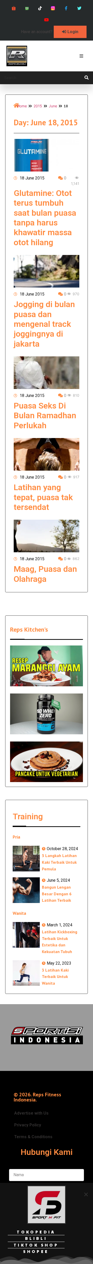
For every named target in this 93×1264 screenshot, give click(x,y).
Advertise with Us (31, 1113)
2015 (38, 106)
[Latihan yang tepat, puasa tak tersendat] (46, 454)
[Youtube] (46, 20)
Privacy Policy (27, 1125)
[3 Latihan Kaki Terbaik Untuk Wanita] (26, 973)
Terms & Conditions (33, 1136)
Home (22, 106)
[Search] (86, 77)
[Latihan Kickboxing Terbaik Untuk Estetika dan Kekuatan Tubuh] (26, 935)
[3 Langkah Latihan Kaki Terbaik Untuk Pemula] (26, 858)
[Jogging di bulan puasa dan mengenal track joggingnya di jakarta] (46, 271)
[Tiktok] (40, 8)
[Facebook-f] (66, 8)
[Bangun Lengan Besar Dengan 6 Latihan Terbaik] (26, 890)
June (53, 106)
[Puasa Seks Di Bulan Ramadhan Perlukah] (46, 372)
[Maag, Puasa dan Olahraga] (46, 536)
